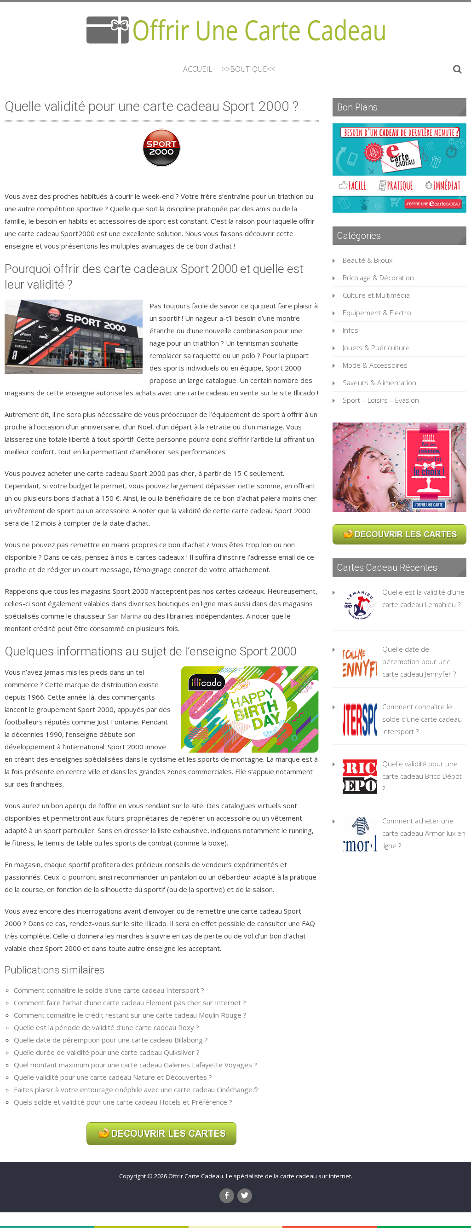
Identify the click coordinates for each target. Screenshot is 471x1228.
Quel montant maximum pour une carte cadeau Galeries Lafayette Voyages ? (135, 1064)
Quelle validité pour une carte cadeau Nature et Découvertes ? (113, 1077)
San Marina (125, 615)
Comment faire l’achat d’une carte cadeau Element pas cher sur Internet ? (130, 1002)
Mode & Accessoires (375, 365)
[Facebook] (226, 1195)
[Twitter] (244, 1195)
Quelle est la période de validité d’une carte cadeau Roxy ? (106, 1027)
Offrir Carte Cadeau (195, 1176)
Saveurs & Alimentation (379, 382)
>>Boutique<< (248, 69)
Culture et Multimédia (376, 295)
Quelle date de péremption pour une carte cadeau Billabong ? (111, 1039)
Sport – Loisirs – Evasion (381, 400)
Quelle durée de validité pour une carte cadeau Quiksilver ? (107, 1052)
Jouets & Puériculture (376, 347)
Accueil (198, 69)
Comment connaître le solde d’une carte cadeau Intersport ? (109, 990)
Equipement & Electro (377, 312)
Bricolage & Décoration (378, 277)
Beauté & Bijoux (367, 260)
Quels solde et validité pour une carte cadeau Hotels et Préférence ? (123, 1101)
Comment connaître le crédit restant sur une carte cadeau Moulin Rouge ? (130, 1014)
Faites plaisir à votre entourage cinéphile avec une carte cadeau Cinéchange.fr (136, 1089)
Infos (350, 330)
